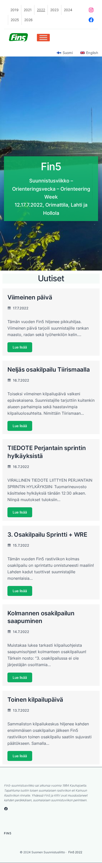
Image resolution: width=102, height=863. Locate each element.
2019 (14, 10)
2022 (41, 10)
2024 (68, 10)
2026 (28, 20)
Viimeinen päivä (29, 297)
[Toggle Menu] (43, 37)
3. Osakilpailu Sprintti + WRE (47, 534)
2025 (15, 20)
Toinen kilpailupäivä (35, 699)
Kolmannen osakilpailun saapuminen (41, 617)
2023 (54, 10)
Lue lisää (20, 347)
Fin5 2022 (75, 852)
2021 (28, 10)
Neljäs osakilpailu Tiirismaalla (48, 369)
